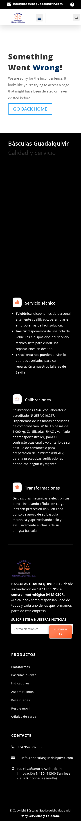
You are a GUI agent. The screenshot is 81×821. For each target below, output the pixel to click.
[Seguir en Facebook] (72, 4)
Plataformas (20, 667)
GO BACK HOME (30, 109)
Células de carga (23, 717)
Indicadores (20, 683)
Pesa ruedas (20, 700)
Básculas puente (23, 675)
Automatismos (22, 692)
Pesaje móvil (21, 708)
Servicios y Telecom (44, 816)
